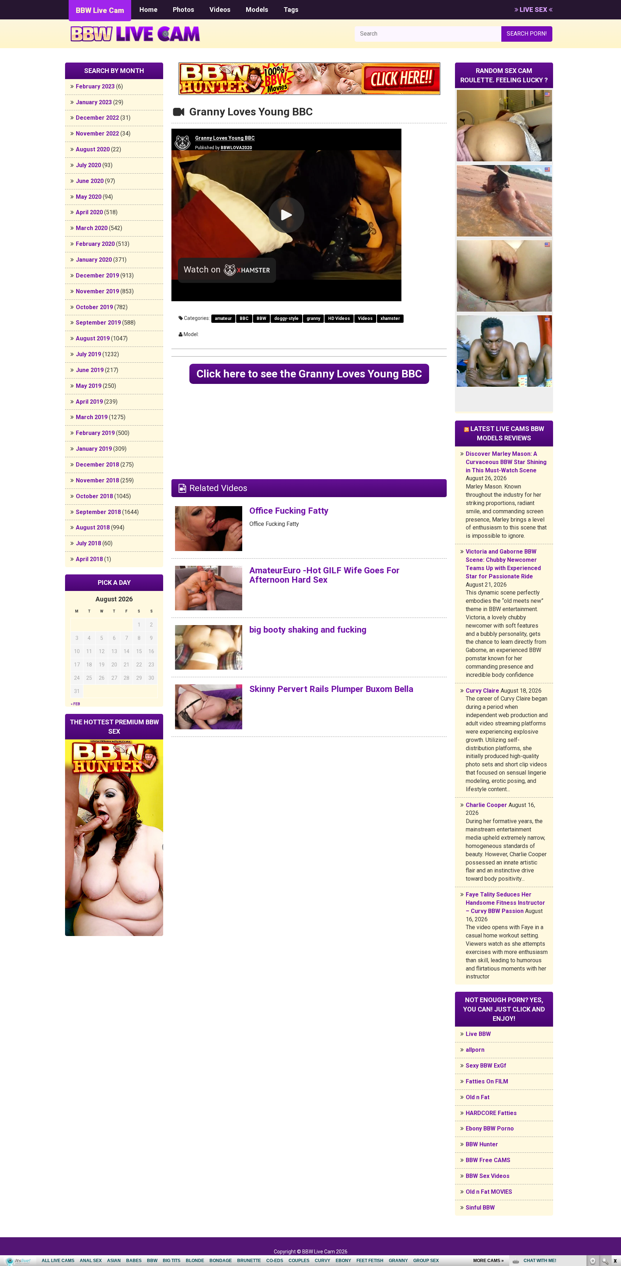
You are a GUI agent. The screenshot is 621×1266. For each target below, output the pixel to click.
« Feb (75, 704)
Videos (220, 9)
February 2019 (95, 433)
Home (148, 9)
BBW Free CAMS (488, 1160)
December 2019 (97, 275)
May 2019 (88, 385)
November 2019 (97, 291)
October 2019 (94, 307)
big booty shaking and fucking (308, 630)
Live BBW (478, 1034)
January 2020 (94, 259)
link (614, 1153)
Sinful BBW (480, 1207)
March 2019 (91, 417)
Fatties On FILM (487, 1081)
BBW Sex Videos (488, 1176)
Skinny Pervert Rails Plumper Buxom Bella (331, 689)
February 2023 (95, 86)
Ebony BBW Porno (490, 1128)
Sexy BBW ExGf (486, 1065)
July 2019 (88, 354)
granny (313, 318)
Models (257, 9)
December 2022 (97, 117)
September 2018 (98, 512)
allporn (475, 1049)
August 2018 (93, 527)
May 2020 (88, 196)
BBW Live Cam (100, 10)
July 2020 (88, 165)
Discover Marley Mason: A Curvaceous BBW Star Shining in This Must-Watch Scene (506, 462)
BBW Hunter (482, 1144)
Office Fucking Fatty (288, 511)
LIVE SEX (533, 9)
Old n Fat (477, 1097)
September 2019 (98, 322)
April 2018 (89, 559)
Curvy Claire (482, 690)
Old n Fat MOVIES (489, 1191)
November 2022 (97, 133)
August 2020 (93, 149)
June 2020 (90, 181)
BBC (244, 318)
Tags (291, 9)
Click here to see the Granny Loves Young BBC (309, 373)
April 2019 (89, 401)
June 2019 (90, 370)
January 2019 (94, 448)
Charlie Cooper (486, 805)
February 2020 (95, 243)
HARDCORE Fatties (491, 1113)
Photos (183, 9)
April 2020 (89, 212)
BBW (261, 318)
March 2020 (91, 228)
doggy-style (286, 318)
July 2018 (88, 543)
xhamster (390, 318)
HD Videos (339, 318)
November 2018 (97, 480)
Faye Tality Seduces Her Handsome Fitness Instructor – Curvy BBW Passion (505, 902)
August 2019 (93, 338)
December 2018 (97, 464)
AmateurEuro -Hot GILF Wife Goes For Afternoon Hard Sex (324, 575)
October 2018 (94, 496)
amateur (223, 318)
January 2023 (94, 102)
